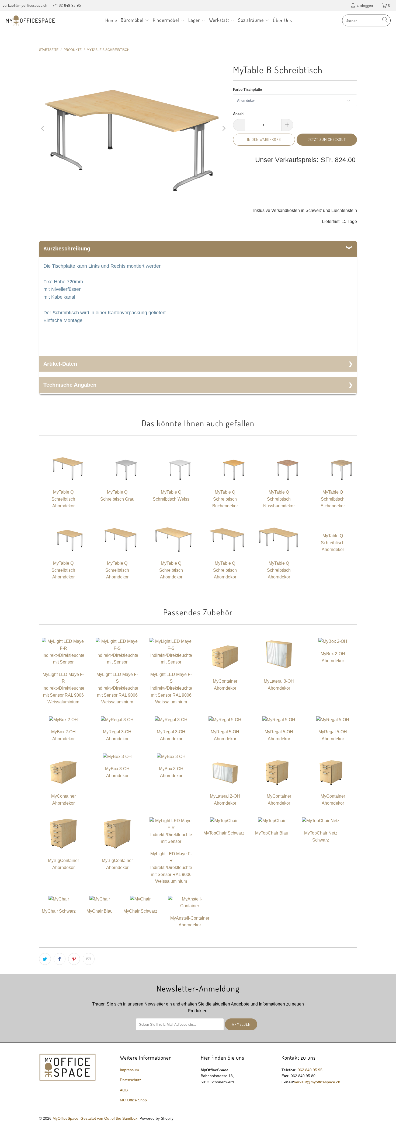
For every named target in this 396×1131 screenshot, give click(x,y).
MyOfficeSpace (65, 1118)
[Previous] (43, 128)
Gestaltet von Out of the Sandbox (109, 1118)
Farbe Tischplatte (247, 90)
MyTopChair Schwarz (223, 833)
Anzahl (239, 114)
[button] (135, 20)
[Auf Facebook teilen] (59, 959)
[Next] (223, 128)
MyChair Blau (99, 911)
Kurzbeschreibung (66, 249)
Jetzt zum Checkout (327, 139)
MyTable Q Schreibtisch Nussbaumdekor (279, 499)
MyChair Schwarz (59, 911)
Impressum (129, 1070)
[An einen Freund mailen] (89, 959)
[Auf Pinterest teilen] (74, 959)
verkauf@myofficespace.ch (25, 5)
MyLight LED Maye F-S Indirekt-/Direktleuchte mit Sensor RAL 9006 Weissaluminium (117, 688)
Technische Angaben (69, 385)
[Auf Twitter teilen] (45, 959)
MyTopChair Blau (271, 833)
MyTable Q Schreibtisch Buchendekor (225, 499)
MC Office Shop (133, 1100)
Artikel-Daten (60, 364)
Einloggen (365, 5)
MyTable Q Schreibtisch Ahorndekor (63, 499)
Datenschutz (130, 1080)
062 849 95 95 (310, 1070)
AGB (124, 1090)
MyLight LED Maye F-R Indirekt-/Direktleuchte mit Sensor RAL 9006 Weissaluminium (63, 688)
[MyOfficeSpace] (30, 20)
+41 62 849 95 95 (67, 5)
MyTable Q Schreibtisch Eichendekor (333, 499)
